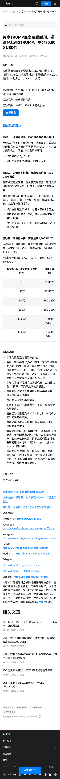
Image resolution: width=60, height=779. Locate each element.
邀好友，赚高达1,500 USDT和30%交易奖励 (27, 507)
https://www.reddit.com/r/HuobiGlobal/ (25, 547)
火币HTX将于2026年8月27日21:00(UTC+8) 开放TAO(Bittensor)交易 (30, 656)
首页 (5, 11)
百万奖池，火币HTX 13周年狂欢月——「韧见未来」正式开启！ (30, 624)
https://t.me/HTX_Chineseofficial (21, 565)
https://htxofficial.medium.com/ (33, 553)
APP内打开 (30, 770)
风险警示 (41, 601)
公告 (13, 11)
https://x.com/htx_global (27, 518)
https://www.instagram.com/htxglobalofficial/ (29, 538)
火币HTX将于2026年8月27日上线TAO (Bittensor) (24, 684)
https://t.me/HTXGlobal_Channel (21, 571)
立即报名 (11, 112)
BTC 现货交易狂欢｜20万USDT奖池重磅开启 (28, 670)
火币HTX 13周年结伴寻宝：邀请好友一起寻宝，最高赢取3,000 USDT (30, 640)
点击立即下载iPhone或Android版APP (24, 491)
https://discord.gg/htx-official (31, 576)
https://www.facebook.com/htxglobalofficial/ (28, 528)
